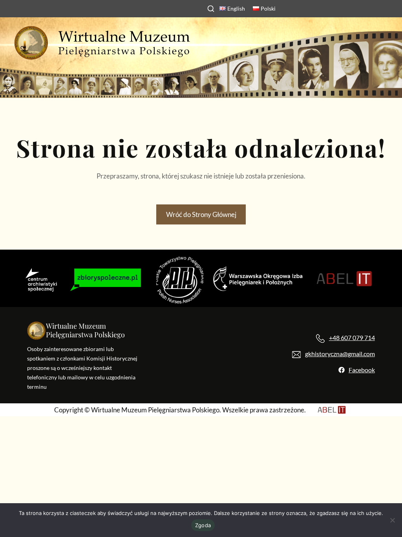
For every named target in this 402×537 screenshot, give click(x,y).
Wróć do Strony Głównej (201, 214)
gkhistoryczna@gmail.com (340, 353)
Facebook (362, 369)
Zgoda (203, 525)
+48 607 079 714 (352, 337)
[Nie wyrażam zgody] (392, 520)
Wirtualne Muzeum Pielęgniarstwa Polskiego (85, 330)
